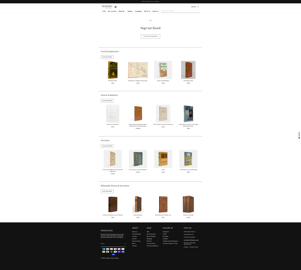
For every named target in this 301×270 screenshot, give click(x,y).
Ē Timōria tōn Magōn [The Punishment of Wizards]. (113, 170)
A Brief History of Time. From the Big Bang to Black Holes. (188, 125)
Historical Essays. (137, 215)
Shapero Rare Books (112, 258)
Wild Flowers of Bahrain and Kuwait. (137, 81)
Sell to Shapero (151, 236)
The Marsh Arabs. (112, 81)
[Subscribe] (124, 244)
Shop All (121, 11)
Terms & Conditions (152, 246)
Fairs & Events (136, 241)
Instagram (166, 232)
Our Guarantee (151, 234)
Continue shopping (150, 36)
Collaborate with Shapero (170, 241)
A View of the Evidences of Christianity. (113, 215)
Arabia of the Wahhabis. (163, 81)
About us (134, 232)
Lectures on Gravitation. (112, 124)
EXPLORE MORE (107, 57)
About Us (155, 11)
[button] (121, 11)
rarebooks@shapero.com (191, 240)
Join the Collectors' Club (170, 243)
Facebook (165, 236)
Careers (134, 246)
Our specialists (136, 234)
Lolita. (163, 170)
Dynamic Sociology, (188, 215)
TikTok (165, 234)
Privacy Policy (151, 243)
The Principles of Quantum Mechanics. (163, 124)
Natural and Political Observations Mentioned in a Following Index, (138, 125)
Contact (134, 236)
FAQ (148, 232)
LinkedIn (165, 239)
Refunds (149, 241)
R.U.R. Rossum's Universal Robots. (138, 170)
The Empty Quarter (188, 81)
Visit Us (134, 239)
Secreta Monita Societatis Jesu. (163, 215)
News (133, 243)
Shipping (149, 239)
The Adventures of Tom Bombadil (188, 170)
